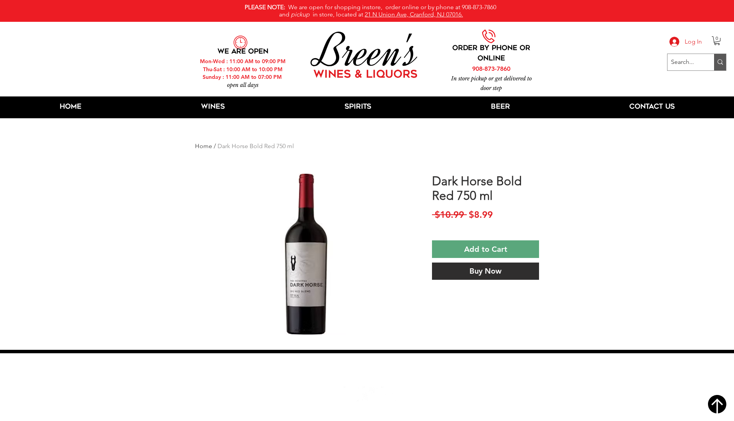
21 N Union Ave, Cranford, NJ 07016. (414, 14)
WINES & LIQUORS (365, 75)
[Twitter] (369, 394)
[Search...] (720, 62)
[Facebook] (351, 394)
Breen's (367, 51)
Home (203, 146)
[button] (717, 40)
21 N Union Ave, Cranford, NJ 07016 (371, 370)
